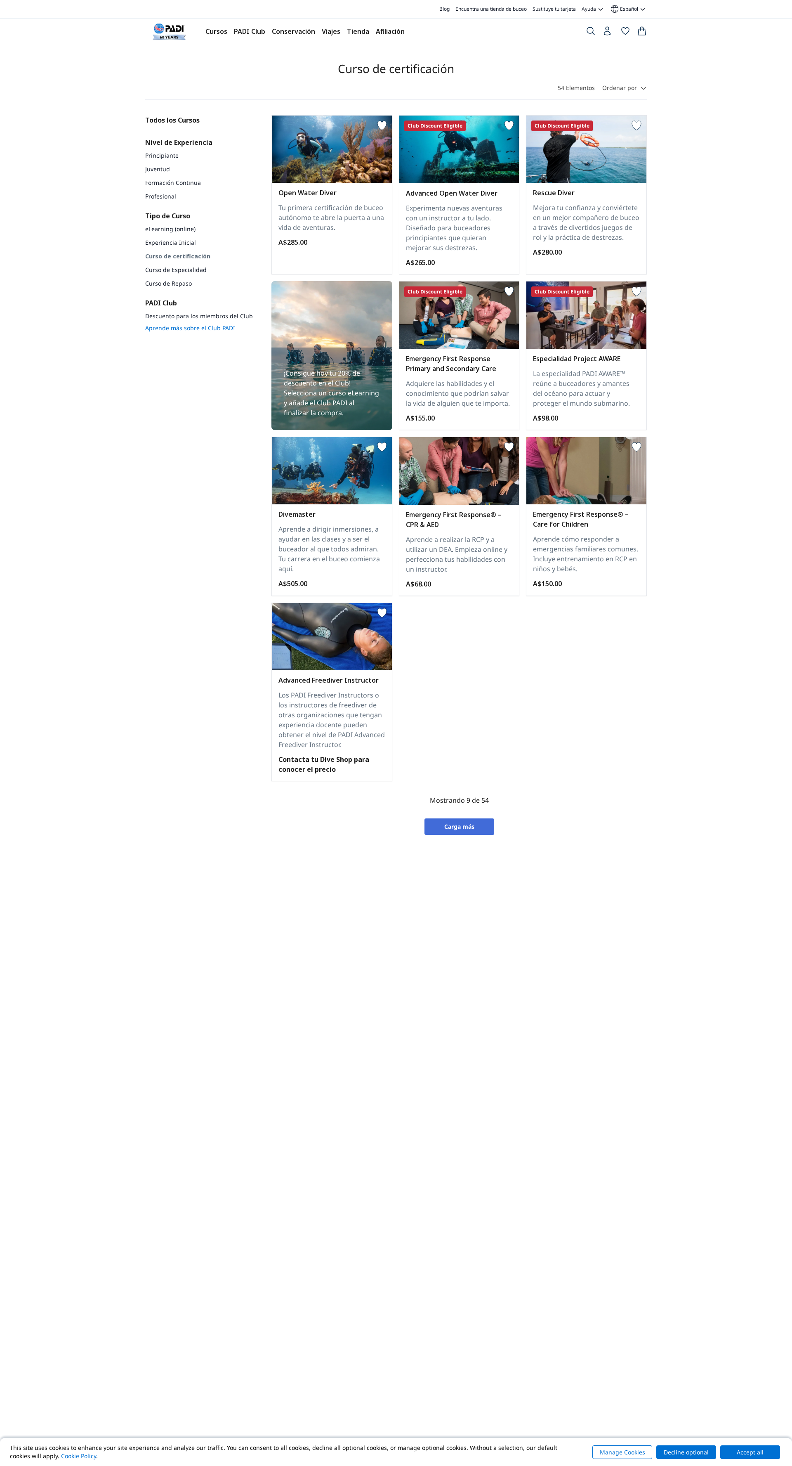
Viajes (331, 31)
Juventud (157, 169)
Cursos (216, 31)
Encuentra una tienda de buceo (491, 8)
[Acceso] (608, 33)
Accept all (750, 1452)
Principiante (162, 155)
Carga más (459, 826)
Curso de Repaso (168, 283)
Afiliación (390, 31)
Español (624, 9)
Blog (444, 8)
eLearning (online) (170, 229)
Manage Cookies (622, 1452)
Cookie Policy (78, 1456)
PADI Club (249, 31)
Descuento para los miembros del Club (199, 316)
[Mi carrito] (642, 32)
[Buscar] (591, 32)
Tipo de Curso (167, 215)
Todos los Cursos (172, 120)
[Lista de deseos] (625, 32)
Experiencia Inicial (170, 242)
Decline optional (686, 1452)
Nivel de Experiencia (178, 142)
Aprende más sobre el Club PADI (190, 328)
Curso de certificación (177, 256)
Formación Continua (173, 183)
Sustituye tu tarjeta (554, 8)
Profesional (160, 196)
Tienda (358, 31)
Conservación (293, 31)
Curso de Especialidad (176, 270)
